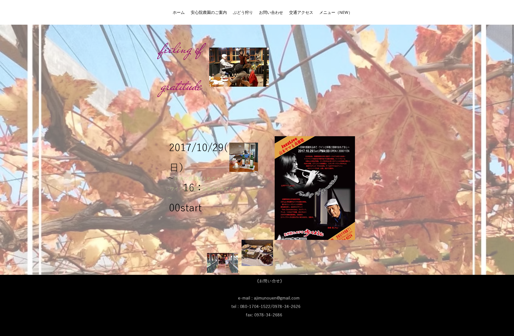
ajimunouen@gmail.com (277, 298)
